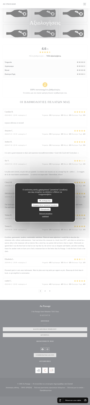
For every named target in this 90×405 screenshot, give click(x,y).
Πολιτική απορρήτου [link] (45, 213)
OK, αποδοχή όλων (45, 201)
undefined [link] (45, 216)
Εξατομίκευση (45, 209)
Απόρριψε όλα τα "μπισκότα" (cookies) (45, 205)
